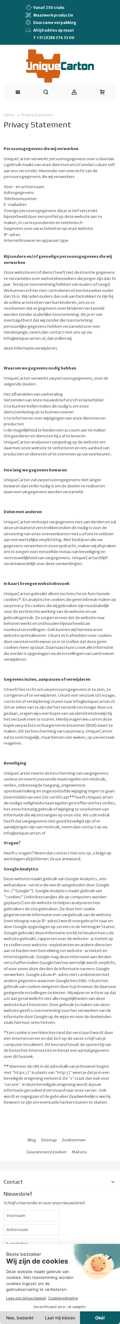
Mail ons (79, 1152)
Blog (32, 1140)
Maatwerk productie (53, 15)
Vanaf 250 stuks (49, 7)
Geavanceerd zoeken (46, 1152)
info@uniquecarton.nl (24, 833)
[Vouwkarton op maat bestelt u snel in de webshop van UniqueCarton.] (60, 66)
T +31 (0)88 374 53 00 (53, 37)
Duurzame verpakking (54, 22)
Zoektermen (74, 1140)
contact (61, 853)
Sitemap (49, 1140)
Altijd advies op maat (53, 30)
